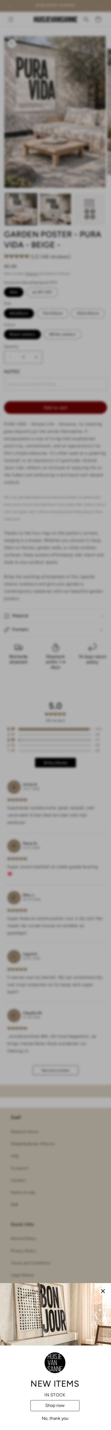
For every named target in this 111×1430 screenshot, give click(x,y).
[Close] (103, 1291)
